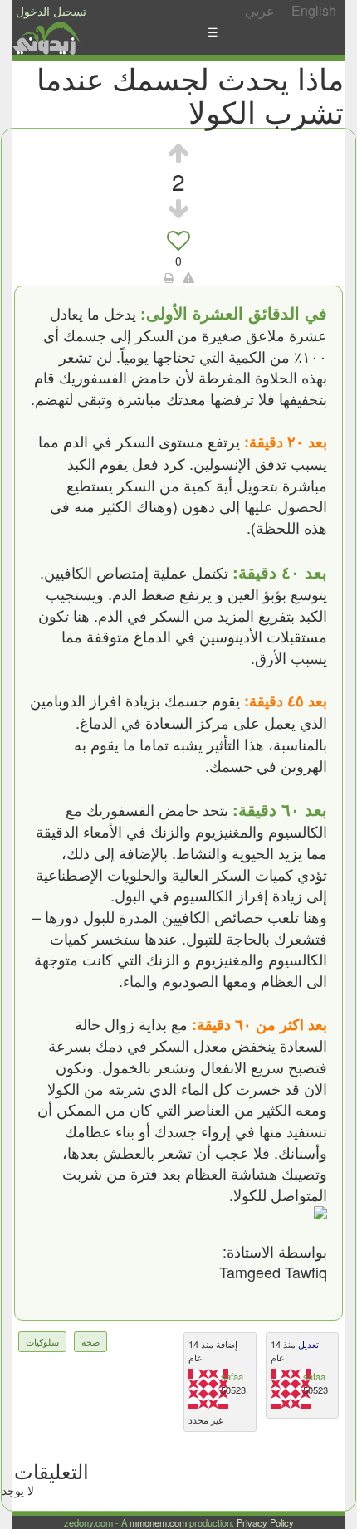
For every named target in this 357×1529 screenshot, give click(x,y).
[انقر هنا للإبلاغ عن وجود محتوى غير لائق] (188, 277)
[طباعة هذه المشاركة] (169, 277)
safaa (232, 1376)
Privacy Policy (265, 1522)
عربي (260, 10)
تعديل (307, 1344)
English (313, 10)
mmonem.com (158, 1522)
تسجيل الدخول (51, 10)
